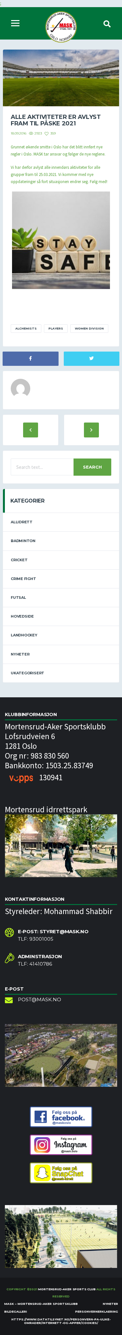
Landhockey (24, 635)
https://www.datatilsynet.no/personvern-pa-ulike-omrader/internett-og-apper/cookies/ (61, 1321)
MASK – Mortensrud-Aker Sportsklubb (41, 1304)
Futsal (18, 597)
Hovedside (22, 616)
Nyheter (20, 654)
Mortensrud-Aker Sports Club (66, 1289)
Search (92, 467)
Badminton (23, 541)
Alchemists (26, 328)
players (55, 328)
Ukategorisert (27, 673)
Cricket (19, 560)
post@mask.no (39, 1000)
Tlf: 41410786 (35, 964)
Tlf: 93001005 (35, 939)
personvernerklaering (96, 1311)
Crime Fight (23, 578)
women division (89, 328)
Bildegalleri (15, 1311)
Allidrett (22, 522)
